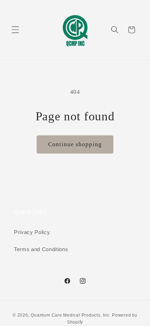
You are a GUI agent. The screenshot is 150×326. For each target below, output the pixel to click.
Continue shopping (75, 144)
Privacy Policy (32, 232)
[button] (15, 29)
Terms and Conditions (41, 249)
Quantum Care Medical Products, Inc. (71, 315)
